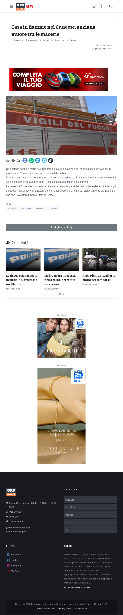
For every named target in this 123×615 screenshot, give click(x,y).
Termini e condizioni (45, 608)
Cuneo (73, 40)
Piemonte (59, 40)
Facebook (16, 554)
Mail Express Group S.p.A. (94, 604)
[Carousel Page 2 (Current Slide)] (63, 294)
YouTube (15, 571)
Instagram (16, 565)
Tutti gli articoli (60, 227)
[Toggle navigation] (11, 6)
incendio (26, 208)
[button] (101, 6)
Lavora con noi (17, 521)
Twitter (14, 560)
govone (53, 208)
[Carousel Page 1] (60, 294)
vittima (40, 208)
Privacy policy (65, 608)
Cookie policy (80, 608)
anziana (12, 208)
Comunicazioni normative (78, 587)
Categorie (32, 40)
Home (17, 40)
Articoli (46, 40)
